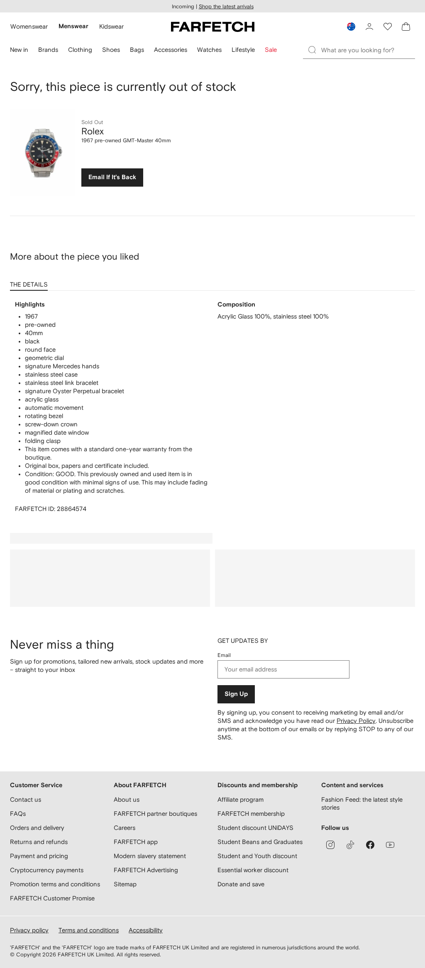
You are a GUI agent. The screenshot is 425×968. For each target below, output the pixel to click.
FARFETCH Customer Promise (52, 898)
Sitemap (125, 884)
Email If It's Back (112, 177)
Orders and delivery (37, 828)
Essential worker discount (252, 870)
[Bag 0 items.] (406, 26)
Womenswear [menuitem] (29, 26)
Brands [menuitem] (48, 49)
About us (126, 799)
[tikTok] (350, 845)
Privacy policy (29, 930)
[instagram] (330, 845)
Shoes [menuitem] (111, 49)
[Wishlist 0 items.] (388, 26)
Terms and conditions (89, 930)
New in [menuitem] (19, 49)
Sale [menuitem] (271, 49)
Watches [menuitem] (209, 49)
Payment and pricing (39, 856)
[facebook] (370, 845)
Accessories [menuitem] (170, 49)
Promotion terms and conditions (55, 884)
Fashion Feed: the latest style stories (362, 803)
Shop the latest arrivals (226, 6)
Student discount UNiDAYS (255, 828)
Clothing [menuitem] (80, 49)
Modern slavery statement (150, 856)
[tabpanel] (212, 407)
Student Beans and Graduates (260, 842)
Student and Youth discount (257, 856)
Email (224, 655)
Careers (124, 828)
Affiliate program (240, 799)
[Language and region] (351, 26)
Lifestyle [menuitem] (243, 49)
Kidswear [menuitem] (111, 26)
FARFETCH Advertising (146, 870)
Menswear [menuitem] (73, 26)
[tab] (30, 281)
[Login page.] (369, 26)
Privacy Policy (356, 720)
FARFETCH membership (251, 813)
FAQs (18, 813)
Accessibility (146, 930)
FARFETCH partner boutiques (155, 813)
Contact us (25, 799)
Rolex (92, 131)
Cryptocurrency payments (46, 870)
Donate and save (240, 884)
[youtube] (390, 845)
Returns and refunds (39, 842)
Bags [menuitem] (137, 49)
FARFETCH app (136, 842)
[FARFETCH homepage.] (212, 26)
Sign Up (236, 694)
